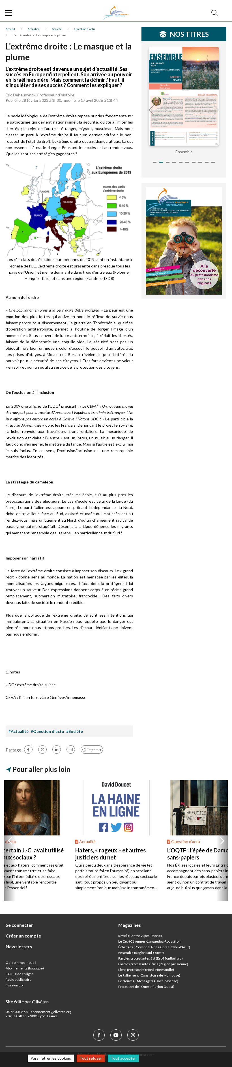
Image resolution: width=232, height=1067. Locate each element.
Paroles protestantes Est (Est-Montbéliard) (150, 958)
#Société (74, 731)
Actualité (34, 29)
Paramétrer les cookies (51, 1058)
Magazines (129, 925)
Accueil (10, 29)
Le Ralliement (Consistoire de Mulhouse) (149, 975)
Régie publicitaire (18, 979)
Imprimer (94, 749)
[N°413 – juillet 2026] (184, 96)
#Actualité (18, 731)
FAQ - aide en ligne (20, 974)
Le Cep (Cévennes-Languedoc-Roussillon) (150, 941)
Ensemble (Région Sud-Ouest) (141, 953)
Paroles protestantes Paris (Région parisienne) (153, 964)
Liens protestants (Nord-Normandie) (146, 969)
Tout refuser (91, 1058)
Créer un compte (23, 935)
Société (57, 29)
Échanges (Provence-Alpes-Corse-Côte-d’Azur (153, 947)
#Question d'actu (47, 731)
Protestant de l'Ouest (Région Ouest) (146, 986)
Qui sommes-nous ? (21, 962)
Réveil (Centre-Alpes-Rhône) (140, 936)
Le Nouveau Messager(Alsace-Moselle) (148, 981)
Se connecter (19, 925)
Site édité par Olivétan (27, 1001)
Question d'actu (84, 29)
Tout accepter (123, 1058)
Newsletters (19, 946)
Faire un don (15, 985)
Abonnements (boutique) (25, 968)
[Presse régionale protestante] (116, 13)
